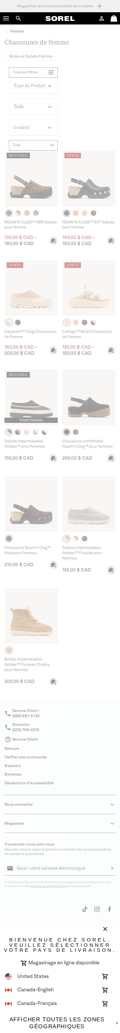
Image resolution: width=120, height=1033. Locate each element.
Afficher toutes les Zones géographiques (57, 1023)
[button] (6, 18)
